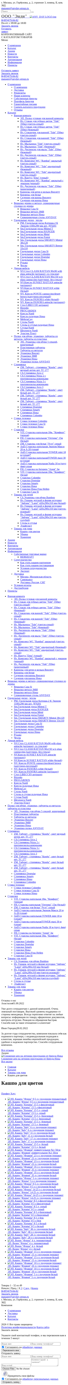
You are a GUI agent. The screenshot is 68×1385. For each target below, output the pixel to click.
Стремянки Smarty (30, 409)
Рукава (24, 262)
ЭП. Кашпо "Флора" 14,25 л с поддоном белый (33, 1192)
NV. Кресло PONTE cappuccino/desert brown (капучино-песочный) (40, 295)
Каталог (12, 48)
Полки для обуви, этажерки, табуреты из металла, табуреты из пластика (36, 337)
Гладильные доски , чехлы (28, 220)
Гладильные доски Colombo (35, 254)
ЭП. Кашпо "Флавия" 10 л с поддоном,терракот (33, 1266)
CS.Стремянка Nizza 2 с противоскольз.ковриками (34, 377)
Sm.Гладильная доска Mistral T (36, 228)
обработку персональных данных (40, 1379)
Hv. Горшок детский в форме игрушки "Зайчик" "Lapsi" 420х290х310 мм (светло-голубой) (43, 517)
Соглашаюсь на (23, 1347)
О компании (14, 45)
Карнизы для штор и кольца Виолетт (40, 192)
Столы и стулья (28, 523)
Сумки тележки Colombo (33, 421)
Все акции (6, 1061)
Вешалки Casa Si (29, 209)
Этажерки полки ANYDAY (35, 361)
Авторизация (15, 59)
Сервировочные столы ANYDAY (38, 217)
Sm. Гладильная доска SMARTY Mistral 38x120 (39, 718)
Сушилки (19, 429)
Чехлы (23, 265)
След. (27, 1288)
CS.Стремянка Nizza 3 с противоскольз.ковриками (34, 383)
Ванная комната (22, 115)
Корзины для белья (30, 194)
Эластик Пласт (28, 333)
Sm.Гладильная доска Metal (34, 234)
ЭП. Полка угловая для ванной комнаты (42, 118)
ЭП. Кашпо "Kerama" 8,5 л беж (24, 1220)
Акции (11, 51)
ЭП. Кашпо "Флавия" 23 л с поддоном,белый (32, 1164)
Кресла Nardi (27, 313)
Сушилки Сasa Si (29, 491)
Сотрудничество (23, 559)
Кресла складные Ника (32, 316)
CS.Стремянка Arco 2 (31, 373)
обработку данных (32, 1347)
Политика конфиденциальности (18, 1327)
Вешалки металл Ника (32, 214)
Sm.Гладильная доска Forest (35, 237)
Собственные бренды (25, 98)
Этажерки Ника (28, 358)
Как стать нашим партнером (35, 562)
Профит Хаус (8, 1093)
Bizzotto (24, 308)
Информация (15, 62)
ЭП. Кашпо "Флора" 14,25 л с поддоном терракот (34, 1198)
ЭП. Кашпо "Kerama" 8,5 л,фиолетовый (29, 1203)
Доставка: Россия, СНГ (32, 582)
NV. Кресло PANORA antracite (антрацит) (42, 302)
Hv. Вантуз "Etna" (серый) (34, 177)
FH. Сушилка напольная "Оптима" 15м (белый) (39, 904)
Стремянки (20, 364)
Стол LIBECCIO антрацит (34, 305)
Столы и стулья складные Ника (37, 325)
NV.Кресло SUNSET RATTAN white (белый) (38, 760)
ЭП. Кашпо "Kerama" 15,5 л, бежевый (28, 1124)
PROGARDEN (28, 310)
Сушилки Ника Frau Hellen (34, 489)
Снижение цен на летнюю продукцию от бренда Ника (30, 1058)
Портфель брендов (24, 101)
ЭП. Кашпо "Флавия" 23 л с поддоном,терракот (33, 1158)
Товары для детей (23, 494)
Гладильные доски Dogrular (35, 257)
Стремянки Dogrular (31, 407)
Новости (12, 54)
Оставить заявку (6, 30)
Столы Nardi (27, 322)
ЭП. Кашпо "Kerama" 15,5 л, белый (27, 1147)
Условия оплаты (22, 585)
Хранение (25, 537)
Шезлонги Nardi (29, 330)
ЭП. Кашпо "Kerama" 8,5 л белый (26, 1226)
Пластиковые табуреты (32, 347)
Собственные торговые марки (30, 554)
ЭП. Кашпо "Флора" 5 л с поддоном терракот (32, 1181)
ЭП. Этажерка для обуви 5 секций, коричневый (39, 811)
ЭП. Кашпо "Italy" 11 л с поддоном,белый (30, 1135)
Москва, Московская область (35, 576)
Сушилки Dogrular (30, 480)
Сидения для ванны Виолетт (35, 197)
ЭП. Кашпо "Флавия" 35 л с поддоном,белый (32, 1175)
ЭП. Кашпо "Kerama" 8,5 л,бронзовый (28, 1215)
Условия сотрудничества (33, 568)
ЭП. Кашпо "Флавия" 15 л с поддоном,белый (32, 1260)
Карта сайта (43, 1327)
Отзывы (18, 109)
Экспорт (24, 571)
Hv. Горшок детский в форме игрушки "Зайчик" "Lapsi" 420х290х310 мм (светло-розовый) (43, 509)
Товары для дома (23, 528)
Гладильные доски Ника (33, 259)
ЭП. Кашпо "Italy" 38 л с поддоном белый (30, 1232)
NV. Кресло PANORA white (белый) (39, 299)
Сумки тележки (22, 418)
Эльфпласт (26, 525)
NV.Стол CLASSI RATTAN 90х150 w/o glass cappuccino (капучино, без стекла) (41, 278)
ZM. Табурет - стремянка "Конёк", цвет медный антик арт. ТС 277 (41, 368)
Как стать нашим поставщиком (37, 565)
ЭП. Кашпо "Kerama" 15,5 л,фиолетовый (30, 1107)
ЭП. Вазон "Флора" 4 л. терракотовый (28, 1243)
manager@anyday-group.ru (15, 8)
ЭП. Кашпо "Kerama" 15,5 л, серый (27, 1113)
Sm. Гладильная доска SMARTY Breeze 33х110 (39, 720)
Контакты (13, 56)
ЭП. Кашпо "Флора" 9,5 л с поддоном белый (32, 1186)
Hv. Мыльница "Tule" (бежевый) (37, 146)
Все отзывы (7, 1050)
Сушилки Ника (28, 486)
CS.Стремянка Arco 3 (31, 387)
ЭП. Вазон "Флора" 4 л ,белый (24, 1249)
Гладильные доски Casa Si (34, 251)
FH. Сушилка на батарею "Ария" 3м (39, 469)
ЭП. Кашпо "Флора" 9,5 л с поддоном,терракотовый (36, 1101)
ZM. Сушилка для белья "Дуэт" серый (40, 443)
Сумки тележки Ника (31, 426)
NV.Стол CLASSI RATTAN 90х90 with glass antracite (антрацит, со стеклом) (41, 272)
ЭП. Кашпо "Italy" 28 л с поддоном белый (30, 1237)
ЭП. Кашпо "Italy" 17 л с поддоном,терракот (31, 1141)
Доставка (19, 90)
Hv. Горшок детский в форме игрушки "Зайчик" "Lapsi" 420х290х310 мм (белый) (43, 501)
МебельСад (26, 319)
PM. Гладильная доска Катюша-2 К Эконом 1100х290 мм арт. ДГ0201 (39, 224)
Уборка (24, 534)
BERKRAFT (27, 557)
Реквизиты (20, 92)
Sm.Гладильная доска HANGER (37, 231)
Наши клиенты (22, 95)
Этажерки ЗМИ (28, 356)
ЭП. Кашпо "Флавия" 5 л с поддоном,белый (31, 1277)
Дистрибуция (21, 588)
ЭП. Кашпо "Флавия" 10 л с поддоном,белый (32, 1271)
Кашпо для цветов (30, 531)
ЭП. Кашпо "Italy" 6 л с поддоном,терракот (31, 1130)
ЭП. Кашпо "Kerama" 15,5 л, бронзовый (29, 1118)
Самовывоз (26, 579)
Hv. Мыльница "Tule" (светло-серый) (40, 143)
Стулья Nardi (27, 327)
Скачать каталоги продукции (29, 107)
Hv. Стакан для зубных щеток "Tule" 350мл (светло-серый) (40, 122)
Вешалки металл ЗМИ (32, 211)
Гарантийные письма (25, 104)
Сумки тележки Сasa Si (32, 424)
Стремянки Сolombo (31, 415)
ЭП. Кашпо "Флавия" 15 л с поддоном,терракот (33, 1254)
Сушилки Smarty (29, 483)
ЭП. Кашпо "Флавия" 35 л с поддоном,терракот (33, 1169)
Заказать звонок (9, 26)
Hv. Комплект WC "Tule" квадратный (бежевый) (40, 647)
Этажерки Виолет (30, 353)
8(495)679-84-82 (9, 20)
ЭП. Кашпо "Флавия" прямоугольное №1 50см (33, 1152)
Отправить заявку (11, 1382)
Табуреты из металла (31, 350)
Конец (34, 1288)
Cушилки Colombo (30, 477)
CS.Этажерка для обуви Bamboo (37, 497)
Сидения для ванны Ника (34, 200)
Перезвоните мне (11, 1350)
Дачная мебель (22, 268)
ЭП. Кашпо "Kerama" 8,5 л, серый (26, 1209)
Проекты (12, 65)
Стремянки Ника (29, 412)
